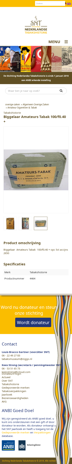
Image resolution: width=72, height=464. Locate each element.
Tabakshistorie (10, 384)
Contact (33, 10)
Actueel (6, 377)
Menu (54, 41)
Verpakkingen (42, 432)
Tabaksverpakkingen (14, 391)
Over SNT (21, 10)
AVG (4, 401)
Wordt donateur (33, 322)
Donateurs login (50, 10)
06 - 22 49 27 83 (11, 355)
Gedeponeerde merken (16, 387)
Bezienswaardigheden (15, 398)
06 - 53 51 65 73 (11, 368)
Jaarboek (7, 394)
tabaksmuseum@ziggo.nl (17, 359)
